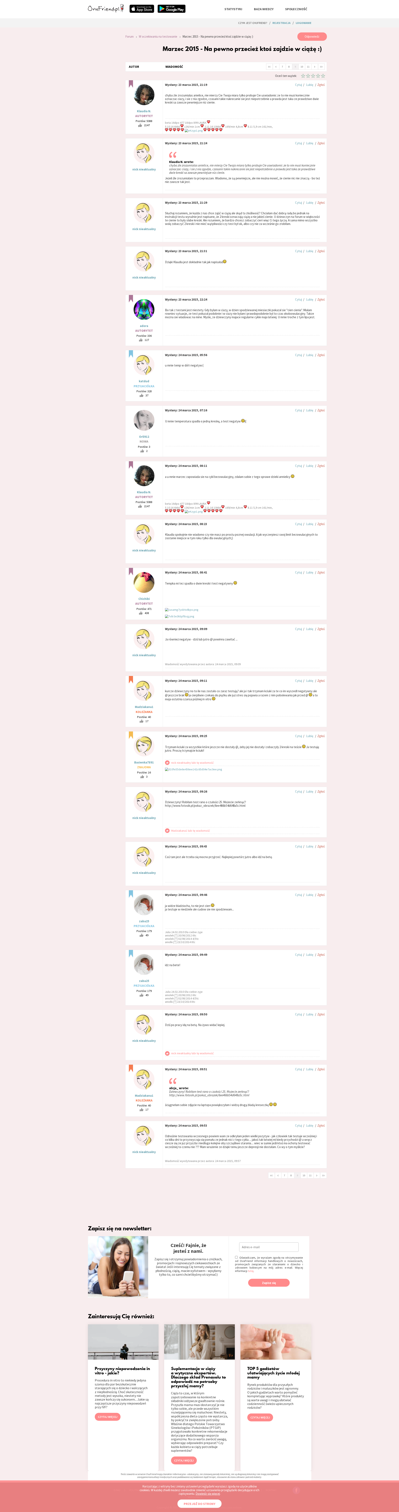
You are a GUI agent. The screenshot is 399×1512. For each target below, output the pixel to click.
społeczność (296, 9)
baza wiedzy (263, 9)
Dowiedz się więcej (208, 1494)
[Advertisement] (103, 88)
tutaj (251, 1271)
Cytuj (298, 85)
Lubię (309, 85)
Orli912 (144, 436)
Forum (129, 36)
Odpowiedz (312, 36)
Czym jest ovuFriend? (252, 23)
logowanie (303, 23)
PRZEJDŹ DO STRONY (199, 1504)
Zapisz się (269, 1283)
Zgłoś (321, 85)
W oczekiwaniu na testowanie (158, 36)
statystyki (233, 9)
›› (321, 66)
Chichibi (144, 599)
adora (144, 326)
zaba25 (144, 921)
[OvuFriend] (106, 11)
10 (301, 66)
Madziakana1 (144, 707)
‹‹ (269, 66)
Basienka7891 (144, 762)
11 (308, 66)
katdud (144, 381)
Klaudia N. (144, 111)
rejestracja (281, 23)
